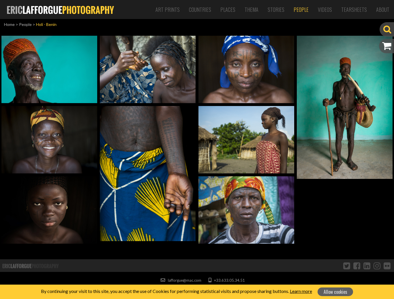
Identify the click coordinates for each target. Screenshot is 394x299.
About (382, 9)
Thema (251, 9)
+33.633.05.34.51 (229, 280)
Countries (200, 9)
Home (9, 24)
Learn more (301, 291)
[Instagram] (377, 265)
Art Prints (167, 9)
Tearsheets (354, 9)
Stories (276, 9)
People (301, 9)
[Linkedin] (366, 265)
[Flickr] (387, 265)
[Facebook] (356, 265)
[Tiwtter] (346, 265)
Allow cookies (335, 291)
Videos (325, 9)
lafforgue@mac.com (184, 280)
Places (227, 9)
